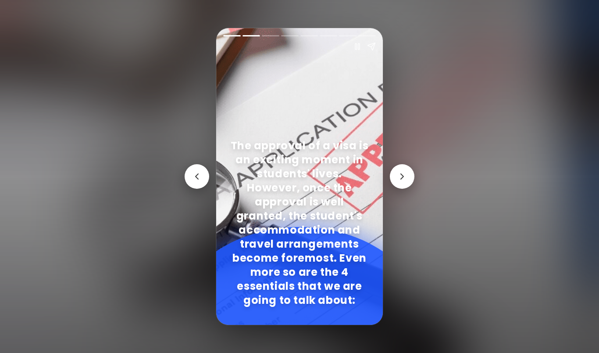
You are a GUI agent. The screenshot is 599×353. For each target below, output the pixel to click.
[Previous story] (197, 176)
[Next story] (402, 176)
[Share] (371, 46)
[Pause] (357, 46)
